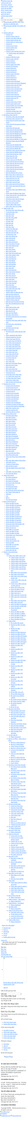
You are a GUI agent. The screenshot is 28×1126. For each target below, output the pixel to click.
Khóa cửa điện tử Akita (12, 533)
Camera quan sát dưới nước (14, 89)
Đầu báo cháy (10, 216)
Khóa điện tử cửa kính (12, 529)
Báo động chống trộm (9, 414)
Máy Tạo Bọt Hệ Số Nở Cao (13, 382)
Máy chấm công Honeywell (19, 572)
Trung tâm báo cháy (12, 212)
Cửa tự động (14, 763)
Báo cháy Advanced (11, 236)
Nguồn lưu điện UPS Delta (18, 640)
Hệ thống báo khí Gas (12, 328)
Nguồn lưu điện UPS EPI (18, 643)
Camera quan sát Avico (12, 74)
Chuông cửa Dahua (11, 401)
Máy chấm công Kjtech (17, 574)
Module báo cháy (11, 290)
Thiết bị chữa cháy (8, 330)
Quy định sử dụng (8, 1030)
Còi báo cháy (9, 221)
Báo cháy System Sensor (13, 272)
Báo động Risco (10, 440)
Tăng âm (8, 494)
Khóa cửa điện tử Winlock (13, 518)
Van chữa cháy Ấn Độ (12, 354)
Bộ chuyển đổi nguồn (17, 623)
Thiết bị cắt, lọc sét (16, 841)
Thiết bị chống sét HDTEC (18, 851)
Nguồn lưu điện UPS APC (18, 634)
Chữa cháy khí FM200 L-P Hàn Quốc (16, 139)
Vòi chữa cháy (10, 359)
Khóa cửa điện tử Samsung (14, 516)
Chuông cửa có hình (9, 384)
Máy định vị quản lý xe (17, 871)
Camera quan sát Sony (12, 94)
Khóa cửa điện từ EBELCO (18, 615)
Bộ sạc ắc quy (15, 707)
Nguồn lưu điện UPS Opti (18, 660)
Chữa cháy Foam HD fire (13, 339)
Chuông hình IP (10, 391)
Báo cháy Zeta (10, 285)
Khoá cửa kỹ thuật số (9, 501)
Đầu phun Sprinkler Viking (13, 363)
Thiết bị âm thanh (8, 475)
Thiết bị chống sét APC (17, 847)
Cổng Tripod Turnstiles (17, 746)
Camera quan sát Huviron (13, 91)
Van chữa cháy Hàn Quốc (13, 346)
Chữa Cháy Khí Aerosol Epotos (15, 169)
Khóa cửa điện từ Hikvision (19, 604)
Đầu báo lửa (9, 225)
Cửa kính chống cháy (17, 811)
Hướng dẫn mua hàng (9, 1024)
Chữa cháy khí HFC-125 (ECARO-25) (16, 195)
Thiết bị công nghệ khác (10, 552)
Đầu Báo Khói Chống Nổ (13, 296)
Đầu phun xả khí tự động (13, 201)
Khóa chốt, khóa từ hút (17, 587)
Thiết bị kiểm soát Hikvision (19, 565)
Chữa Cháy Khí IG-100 (12, 197)
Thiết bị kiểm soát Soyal (18, 559)
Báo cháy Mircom (11, 257)
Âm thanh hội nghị (11, 488)
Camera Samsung (11, 72)
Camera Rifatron (11, 76)
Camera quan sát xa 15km (13, 102)
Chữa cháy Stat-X (11, 171)
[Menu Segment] (16, 737)
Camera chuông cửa (12, 410)
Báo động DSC (10, 451)
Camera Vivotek (10, 109)
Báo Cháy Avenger (11, 283)
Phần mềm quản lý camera (19, 886)
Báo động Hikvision (11, 430)
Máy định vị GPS (13, 856)
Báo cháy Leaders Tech (12, 255)
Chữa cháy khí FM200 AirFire (14, 132)
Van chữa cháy (10, 361)
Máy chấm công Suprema (18, 600)
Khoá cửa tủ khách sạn (12, 541)
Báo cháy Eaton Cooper (13, 244)
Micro (7, 498)
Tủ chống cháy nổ (11, 358)
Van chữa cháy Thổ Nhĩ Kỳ (13, 341)
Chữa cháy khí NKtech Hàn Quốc (15, 193)
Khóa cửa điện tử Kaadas (13, 509)
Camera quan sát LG (12, 92)
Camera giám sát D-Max (13, 64)
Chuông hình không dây (13, 389)
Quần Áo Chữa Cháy (17, 806)
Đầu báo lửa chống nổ (12, 294)
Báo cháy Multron (11, 259)
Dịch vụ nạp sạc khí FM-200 (14, 160)
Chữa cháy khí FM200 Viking (14, 152)
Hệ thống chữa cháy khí (10, 115)
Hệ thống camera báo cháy (14, 111)
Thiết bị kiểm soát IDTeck (18, 561)
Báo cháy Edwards (11, 287)
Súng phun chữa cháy (12, 380)
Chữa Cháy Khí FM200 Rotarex (14, 147)
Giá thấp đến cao (6, 954)
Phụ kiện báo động (11, 473)
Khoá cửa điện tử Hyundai (13, 522)
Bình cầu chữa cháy (11, 369)
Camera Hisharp (10, 63)
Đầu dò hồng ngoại (11, 466)
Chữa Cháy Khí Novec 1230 (13, 154)
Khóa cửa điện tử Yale (12, 531)
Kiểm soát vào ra (16, 593)
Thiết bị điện (12, 621)
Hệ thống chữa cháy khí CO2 (14, 119)
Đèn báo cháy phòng (12, 315)
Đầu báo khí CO (10, 311)
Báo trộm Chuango (11, 444)
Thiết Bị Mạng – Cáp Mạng (16, 903)
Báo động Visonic (11, 423)
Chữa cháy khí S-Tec (11, 156)
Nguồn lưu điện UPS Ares (18, 638)
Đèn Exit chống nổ (16, 819)
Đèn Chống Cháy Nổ (14, 896)
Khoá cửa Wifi (10, 543)
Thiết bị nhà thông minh (15, 910)
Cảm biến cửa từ (11, 462)
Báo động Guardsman (12, 438)
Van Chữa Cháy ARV (11, 350)
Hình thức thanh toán (9, 1022)
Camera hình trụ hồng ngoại (14, 42)
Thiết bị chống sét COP (17, 849)
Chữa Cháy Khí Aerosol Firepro (15, 161)
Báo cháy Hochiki (11, 251)
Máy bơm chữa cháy (14, 830)
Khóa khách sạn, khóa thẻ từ (14, 535)
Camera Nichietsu (11, 79)
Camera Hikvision (11, 68)
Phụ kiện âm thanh (11, 500)
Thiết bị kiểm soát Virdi (17, 557)
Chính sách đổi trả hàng (10, 1034)
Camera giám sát (8, 33)
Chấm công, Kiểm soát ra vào (17, 556)
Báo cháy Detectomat (12, 246)
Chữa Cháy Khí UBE (11, 158)
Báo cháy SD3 (10, 268)
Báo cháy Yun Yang (11, 281)
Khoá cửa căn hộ (11, 546)
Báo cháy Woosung (11, 277)
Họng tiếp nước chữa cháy (13, 374)
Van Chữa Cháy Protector (13, 348)
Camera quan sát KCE (12, 59)
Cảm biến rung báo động (13, 472)
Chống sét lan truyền (17, 843)
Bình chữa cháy (10, 367)
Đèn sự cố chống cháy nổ (18, 823)
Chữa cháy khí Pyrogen (12, 180)
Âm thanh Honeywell (12, 481)
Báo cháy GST (10, 247)
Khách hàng (6, 1048)
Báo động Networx (11, 434)
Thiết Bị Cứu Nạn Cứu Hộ (18, 825)
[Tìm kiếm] (21, 20)
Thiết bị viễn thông (13, 920)
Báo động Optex (10, 417)
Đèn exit (13, 817)
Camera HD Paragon (12, 66)
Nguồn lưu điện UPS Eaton (19, 641)
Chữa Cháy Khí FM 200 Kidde (14, 130)
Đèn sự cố (14, 821)
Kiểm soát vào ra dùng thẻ (18, 595)
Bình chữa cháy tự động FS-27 (14, 175)
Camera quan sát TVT (12, 98)
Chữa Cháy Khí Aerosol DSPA (14, 167)
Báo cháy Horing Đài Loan (13, 253)
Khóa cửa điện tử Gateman (14, 505)
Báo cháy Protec (10, 266)
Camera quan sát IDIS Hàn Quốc (15, 51)
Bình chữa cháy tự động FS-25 (14, 176)
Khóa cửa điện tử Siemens (13, 520)
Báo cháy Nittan (10, 260)
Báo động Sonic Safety (12, 445)
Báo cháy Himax (10, 249)
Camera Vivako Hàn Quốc (13, 107)
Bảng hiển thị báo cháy (12, 307)
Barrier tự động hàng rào (18, 748)
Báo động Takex (10, 421)
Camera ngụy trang (11, 46)
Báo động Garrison (11, 429)
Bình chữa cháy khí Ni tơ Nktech (15, 184)
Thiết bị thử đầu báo (12, 229)
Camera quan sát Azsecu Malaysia (16, 83)
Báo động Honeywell (12, 436)
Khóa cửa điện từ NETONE (18, 606)
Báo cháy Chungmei (12, 242)
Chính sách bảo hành (9, 1036)
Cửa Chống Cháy (16, 815)
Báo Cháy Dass (10, 279)
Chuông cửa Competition (13, 402)
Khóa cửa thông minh (12, 526)
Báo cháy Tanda (10, 274)
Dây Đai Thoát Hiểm (17, 808)
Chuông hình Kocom (12, 387)
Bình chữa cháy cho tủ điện (14, 206)
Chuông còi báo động (12, 464)
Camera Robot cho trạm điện (14, 105)
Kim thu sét (14, 845)
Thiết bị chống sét (13, 834)
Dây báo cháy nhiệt (11, 218)
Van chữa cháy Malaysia (13, 345)
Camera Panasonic (11, 70)
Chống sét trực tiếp (16, 836)
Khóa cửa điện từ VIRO (17, 612)
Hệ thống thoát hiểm (14, 804)
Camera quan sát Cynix (12, 87)
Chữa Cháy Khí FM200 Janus (14, 137)
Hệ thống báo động (11, 416)
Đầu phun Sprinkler (14, 709)
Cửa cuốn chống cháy (17, 813)
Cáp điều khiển (12, 907)
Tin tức (5, 1050)
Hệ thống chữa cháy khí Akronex (15, 150)
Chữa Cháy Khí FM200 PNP (13, 145)
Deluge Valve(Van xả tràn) (13, 337)
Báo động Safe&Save (12, 442)
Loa (7, 496)
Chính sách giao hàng (9, 1032)
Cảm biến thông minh (17, 912)
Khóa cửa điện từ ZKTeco (18, 619)
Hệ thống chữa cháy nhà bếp (16, 765)
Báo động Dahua (11, 432)
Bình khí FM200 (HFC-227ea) (14, 173)
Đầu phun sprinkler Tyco (18, 714)
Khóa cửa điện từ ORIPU (18, 613)
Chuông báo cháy (11, 234)
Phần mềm (11, 881)
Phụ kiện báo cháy (11, 231)
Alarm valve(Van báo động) (14, 335)
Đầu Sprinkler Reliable (17, 726)
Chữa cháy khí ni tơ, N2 (12, 178)
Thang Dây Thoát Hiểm (17, 810)
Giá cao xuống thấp (6, 956)
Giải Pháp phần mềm (17, 888)
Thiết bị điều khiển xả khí (13, 204)
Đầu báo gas (9, 223)
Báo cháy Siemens (11, 270)
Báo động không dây (12, 455)
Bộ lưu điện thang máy (17, 694)
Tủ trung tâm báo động (13, 453)
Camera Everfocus (11, 77)
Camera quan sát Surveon (13, 96)
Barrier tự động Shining (18, 757)
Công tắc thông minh (17, 916)
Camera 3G (9, 34)
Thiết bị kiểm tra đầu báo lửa (14, 292)
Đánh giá (3, 951)
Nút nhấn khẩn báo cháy (13, 288)
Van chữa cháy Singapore (13, 343)
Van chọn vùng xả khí (12, 203)
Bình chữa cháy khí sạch (13, 182)
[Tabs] (7, 554)
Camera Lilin (9, 100)
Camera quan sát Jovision (13, 113)
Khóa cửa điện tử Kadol (13, 514)
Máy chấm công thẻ (16, 602)
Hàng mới (4, 953)
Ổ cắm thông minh (16, 914)
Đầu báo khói (10, 219)
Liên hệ (5, 1046)
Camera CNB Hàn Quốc (13, 57)
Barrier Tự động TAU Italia (18, 759)
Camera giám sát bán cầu (13, 40)
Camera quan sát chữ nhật (14, 85)
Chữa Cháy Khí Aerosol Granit (14, 163)
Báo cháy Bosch (10, 240)
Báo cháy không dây (12, 309)
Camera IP (9, 44)
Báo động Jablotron (11, 447)
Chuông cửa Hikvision (12, 399)
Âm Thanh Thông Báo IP (13, 492)
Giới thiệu (6, 1044)
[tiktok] (6, 1056)
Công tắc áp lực (10, 373)
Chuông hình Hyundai (12, 393)
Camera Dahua (10, 61)
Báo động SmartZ (11, 449)
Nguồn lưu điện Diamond (18, 632)
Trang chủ (4, 940)
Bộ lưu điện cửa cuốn (17, 692)
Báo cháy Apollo (10, 238)
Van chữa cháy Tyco (12, 352)
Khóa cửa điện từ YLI (17, 617)
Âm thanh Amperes (11, 477)
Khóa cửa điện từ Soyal (17, 589)
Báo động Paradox (11, 419)
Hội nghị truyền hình (14, 826)
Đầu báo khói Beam (11, 313)
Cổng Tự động (15, 761)
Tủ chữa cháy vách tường (13, 378)
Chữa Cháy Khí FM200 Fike (13, 135)
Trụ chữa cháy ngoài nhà (13, 376)
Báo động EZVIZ (10, 425)
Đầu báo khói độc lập (12, 232)
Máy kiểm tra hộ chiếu (14, 873)
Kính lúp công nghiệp (17, 879)
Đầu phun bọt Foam (12, 365)
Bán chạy (3, 949)
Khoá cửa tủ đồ (10, 537)
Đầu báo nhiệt (10, 214)
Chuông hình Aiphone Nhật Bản (15, 406)
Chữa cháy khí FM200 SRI (13, 148)
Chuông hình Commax (12, 395)
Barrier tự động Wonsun (18, 742)
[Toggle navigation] (19, 31)
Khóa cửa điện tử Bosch (13, 507)
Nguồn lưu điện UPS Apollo (19, 636)
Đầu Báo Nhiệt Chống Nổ (13, 298)
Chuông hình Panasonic (13, 386)
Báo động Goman (11, 427)
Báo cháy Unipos (11, 275)
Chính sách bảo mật (9, 1038)
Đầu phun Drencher (17, 729)
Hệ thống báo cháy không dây (15, 210)
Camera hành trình (11, 48)
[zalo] (11, 1056)
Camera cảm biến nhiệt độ (13, 38)
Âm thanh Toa (10, 485)
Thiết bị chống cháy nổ (12, 300)
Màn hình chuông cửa (12, 408)
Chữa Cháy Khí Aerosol (12, 165)
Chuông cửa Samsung (12, 397)
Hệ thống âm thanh (11, 486)
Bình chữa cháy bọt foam (13, 371)
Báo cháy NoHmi (11, 262)
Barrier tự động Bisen (17, 744)
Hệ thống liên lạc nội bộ (13, 412)
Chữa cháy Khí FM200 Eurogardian (16, 133)
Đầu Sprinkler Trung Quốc (18, 727)
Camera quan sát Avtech (13, 81)
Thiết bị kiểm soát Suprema (19, 563)
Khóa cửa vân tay (11, 528)
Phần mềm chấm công (17, 890)
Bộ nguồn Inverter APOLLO (19, 699)
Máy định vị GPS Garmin (18, 866)
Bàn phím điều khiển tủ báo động (16, 460)
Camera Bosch (10, 49)
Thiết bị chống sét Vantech (19, 853)
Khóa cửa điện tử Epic (12, 503)
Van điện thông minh (17, 918)
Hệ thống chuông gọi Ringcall (14, 404)
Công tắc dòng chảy (12, 356)
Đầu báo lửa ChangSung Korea (15, 302)
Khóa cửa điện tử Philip (13, 513)
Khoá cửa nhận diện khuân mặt (15, 524)
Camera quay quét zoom (13, 104)
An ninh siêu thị (13, 735)
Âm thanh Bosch (11, 479)
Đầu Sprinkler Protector (18, 712)
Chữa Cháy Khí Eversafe (13, 128)
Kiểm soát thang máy (17, 591)
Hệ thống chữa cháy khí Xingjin (15, 199)
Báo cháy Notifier (11, 264)
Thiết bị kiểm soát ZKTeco (18, 567)
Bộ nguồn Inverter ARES (18, 701)
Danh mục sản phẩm (8, 925)
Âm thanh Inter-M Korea (13, 483)
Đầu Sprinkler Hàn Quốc (18, 711)
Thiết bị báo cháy (8, 208)
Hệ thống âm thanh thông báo (15, 490)
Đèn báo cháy (10, 227)
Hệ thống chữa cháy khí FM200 (15, 117)
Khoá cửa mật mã (11, 550)
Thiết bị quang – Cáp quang (16, 899)
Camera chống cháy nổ (12, 36)
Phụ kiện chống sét (16, 854)
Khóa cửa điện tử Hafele (13, 511)
